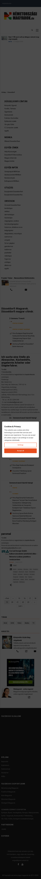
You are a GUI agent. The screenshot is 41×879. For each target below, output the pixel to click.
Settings (20, 445)
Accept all (20, 451)
